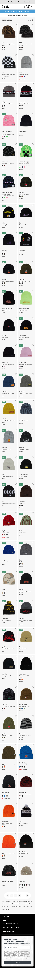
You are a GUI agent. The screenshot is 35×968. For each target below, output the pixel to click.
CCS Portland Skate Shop (11, 924)
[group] (17, 2)
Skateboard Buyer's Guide (11, 927)
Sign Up (17, 962)
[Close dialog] (32, 938)
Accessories (17, 16)
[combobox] (7, 947)
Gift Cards (6, 916)
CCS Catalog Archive (9, 931)
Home (10, 16)
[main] (17, 463)
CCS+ (5, 920)
